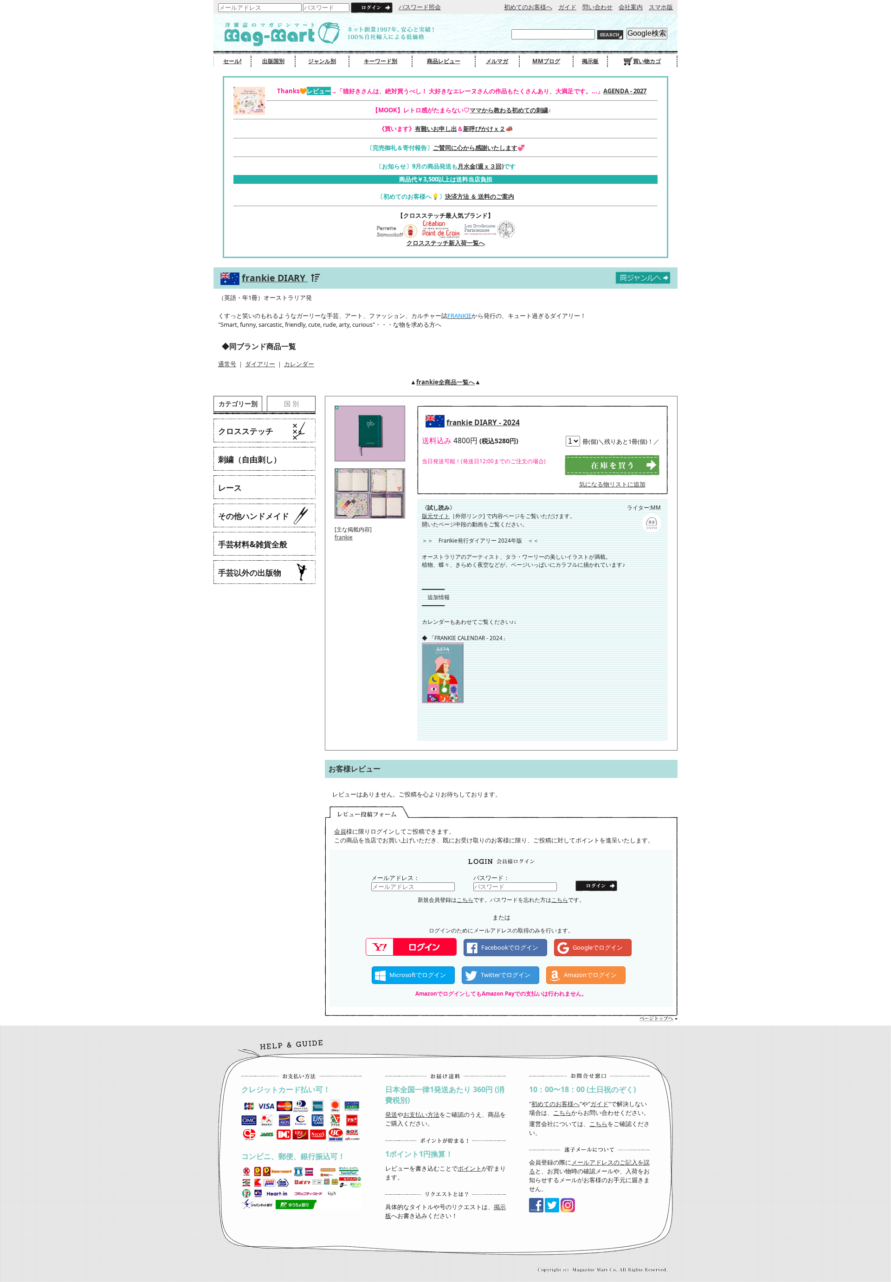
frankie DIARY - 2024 (483, 422)
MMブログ (546, 61)
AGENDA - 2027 (624, 91)
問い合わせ (597, 7)
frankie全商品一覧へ (445, 382)
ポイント (470, 1168)
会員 (340, 831)
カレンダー (299, 364)
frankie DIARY (275, 278)
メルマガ (497, 61)
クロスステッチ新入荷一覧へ (446, 243)
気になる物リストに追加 (612, 484)
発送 (391, 1114)
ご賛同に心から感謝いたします (475, 147)
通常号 (227, 364)
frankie (344, 537)
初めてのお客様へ (528, 7)
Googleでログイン (598, 947)
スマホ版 (661, 7)
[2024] (370, 464)
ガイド (567, 7)
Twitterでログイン (505, 975)
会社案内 (631, 7)
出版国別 (273, 61)
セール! (232, 61)
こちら (465, 899)
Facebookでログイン (509, 947)
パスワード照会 (420, 7)
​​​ (443, 699)
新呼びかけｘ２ (484, 128)
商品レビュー (443, 61)
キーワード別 (380, 61)
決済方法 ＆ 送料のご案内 (479, 196)
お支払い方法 (421, 1114)
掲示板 (590, 61)
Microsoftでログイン (417, 975)
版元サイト (436, 515)
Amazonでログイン (590, 975)
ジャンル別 (322, 61)
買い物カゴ (647, 61)
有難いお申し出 (436, 128)
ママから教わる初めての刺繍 (509, 110)
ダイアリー (260, 364)
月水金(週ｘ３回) (481, 166)
